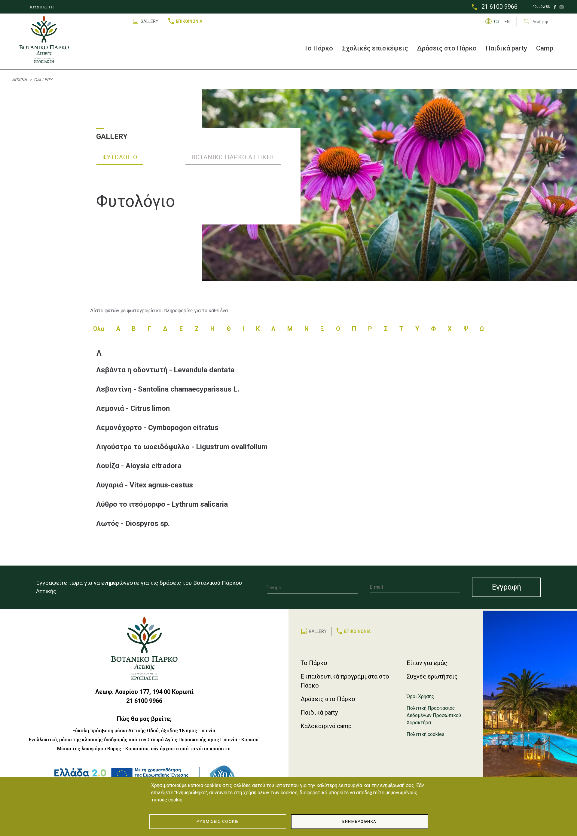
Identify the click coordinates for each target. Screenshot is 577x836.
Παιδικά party (506, 48)
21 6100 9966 (499, 6)
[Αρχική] (46, 39)
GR (496, 21)
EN (507, 21)
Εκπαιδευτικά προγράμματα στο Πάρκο (345, 681)
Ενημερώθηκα (359, 821)
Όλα (98, 328)
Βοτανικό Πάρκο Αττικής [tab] (233, 157)
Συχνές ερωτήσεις (432, 676)
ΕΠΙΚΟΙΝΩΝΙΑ (189, 21)
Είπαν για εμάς (427, 663)
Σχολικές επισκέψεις (375, 48)
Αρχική (19, 79)
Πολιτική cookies (425, 734)
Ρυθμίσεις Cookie (218, 821)
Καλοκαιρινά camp (326, 726)
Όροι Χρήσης (420, 696)
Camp (544, 48)
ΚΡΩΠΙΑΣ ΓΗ (42, 7)
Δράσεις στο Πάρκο (447, 48)
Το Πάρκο (318, 48)
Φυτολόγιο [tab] (119, 157)
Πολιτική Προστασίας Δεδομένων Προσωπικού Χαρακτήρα (434, 715)
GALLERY (149, 21)
